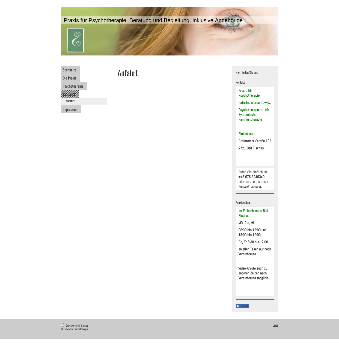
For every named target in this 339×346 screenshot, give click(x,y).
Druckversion (72, 325)
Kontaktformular (249, 186)
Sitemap (84, 325)
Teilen (244, 306)
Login (275, 325)
